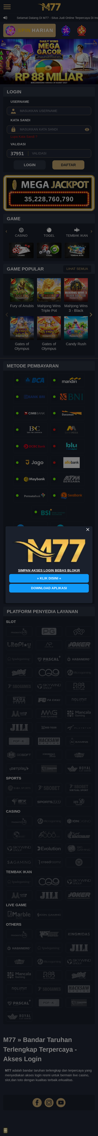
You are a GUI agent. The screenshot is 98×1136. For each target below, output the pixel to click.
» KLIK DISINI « (49, 578)
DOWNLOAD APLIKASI (49, 588)
